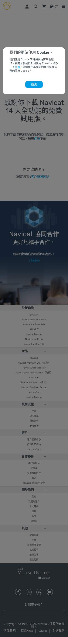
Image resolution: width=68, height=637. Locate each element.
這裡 (17, 67)
